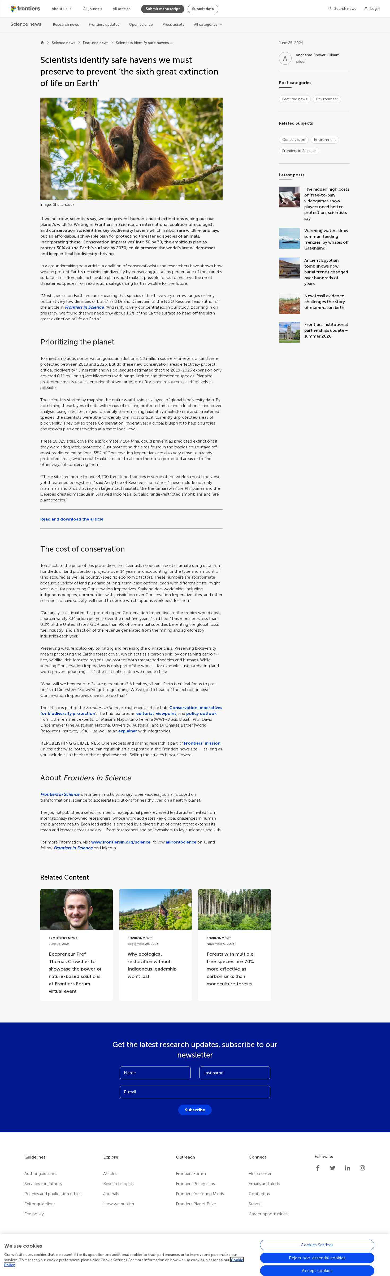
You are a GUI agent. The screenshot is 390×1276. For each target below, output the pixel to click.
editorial (145, 713)
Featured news (96, 43)
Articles (110, 1173)
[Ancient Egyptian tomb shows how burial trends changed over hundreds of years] (291, 272)
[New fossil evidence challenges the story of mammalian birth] (291, 304)
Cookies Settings (317, 1244)
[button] (131, 149)
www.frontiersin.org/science (120, 842)
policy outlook (201, 713)
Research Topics (118, 1183)
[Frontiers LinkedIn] (347, 1168)
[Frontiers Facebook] (318, 1168)
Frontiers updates (104, 24)
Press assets (173, 24)
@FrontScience (181, 842)
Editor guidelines (39, 1203)
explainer (128, 730)
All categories (206, 24)
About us (59, 9)
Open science (141, 24)
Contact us (259, 1193)
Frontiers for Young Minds (200, 1193)
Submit (255, 1203)
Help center (260, 1173)
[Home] (42, 43)
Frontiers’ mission (202, 743)
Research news (66, 24)
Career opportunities (268, 1213)
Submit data (203, 9)
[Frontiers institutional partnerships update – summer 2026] (291, 333)
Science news (63, 43)
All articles (122, 9)
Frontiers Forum (191, 1173)
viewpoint (166, 713)
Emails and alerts (264, 1183)
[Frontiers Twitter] (333, 1168)
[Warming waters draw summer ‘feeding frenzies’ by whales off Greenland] (291, 239)
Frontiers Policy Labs (195, 1183)
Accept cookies (317, 1270)
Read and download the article (71, 519)
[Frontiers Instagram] (362, 1168)
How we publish (118, 1203)
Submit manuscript (163, 9)
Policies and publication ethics (52, 1193)
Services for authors (43, 1183)
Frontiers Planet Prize (196, 1203)
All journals (92, 9)
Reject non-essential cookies (317, 1257)
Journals (111, 1193)
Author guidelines (40, 1173)
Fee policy (34, 1213)
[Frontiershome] (26, 9)
